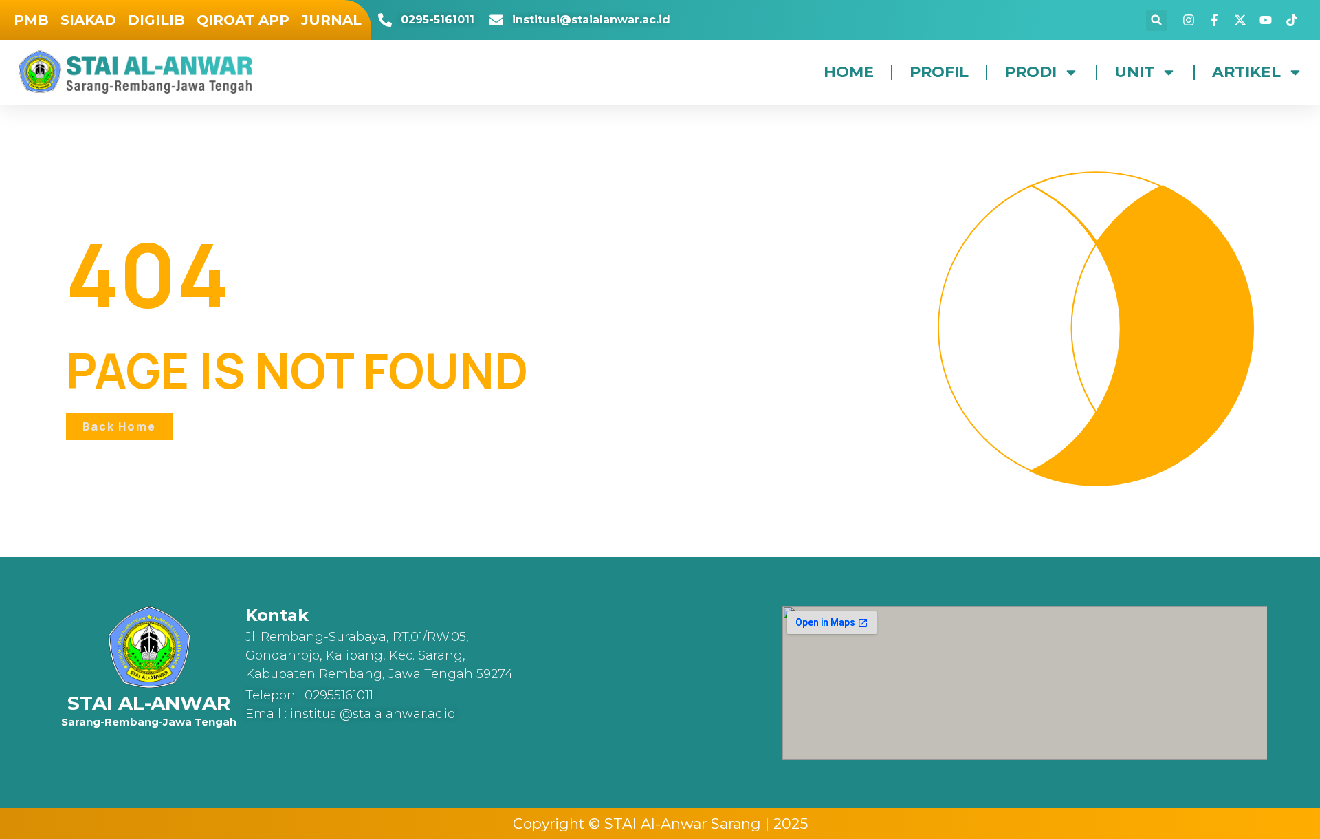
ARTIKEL (1246, 72)
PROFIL (939, 72)
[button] (1156, 20)
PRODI (1030, 72)
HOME (849, 72)
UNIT (1134, 72)
